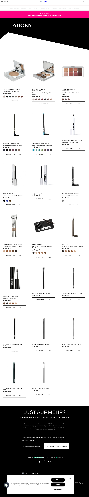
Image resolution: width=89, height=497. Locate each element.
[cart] (86, 1)
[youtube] (49, 461)
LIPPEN (36, 8)
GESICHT (23, 8)
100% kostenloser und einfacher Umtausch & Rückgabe (44, 14)
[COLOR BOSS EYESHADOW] (14, 70)
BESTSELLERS (14, 8)
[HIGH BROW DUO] (43, 225)
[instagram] (44, 461)
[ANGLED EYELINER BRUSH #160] (73, 277)
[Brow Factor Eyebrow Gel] (14, 225)
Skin (30, 8)
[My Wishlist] (83, 1)
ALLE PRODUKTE (73, 8)
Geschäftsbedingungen (78, 483)
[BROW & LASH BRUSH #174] (43, 372)
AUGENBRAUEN (45, 8)
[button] (6, 485)
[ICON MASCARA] (14, 175)
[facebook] (39, 461)
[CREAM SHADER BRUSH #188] (43, 277)
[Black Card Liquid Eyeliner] (73, 124)
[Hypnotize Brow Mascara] (14, 277)
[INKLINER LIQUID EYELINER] (73, 175)
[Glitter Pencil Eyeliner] (43, 124)
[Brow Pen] (73, 225)
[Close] (70, 479)
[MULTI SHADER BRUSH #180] (43, 328)
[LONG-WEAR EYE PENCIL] (14, 124)
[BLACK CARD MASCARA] (43, 175)
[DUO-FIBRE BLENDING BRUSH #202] (14, 372)
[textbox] (44, 473)
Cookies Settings (58, 489)
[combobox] (44, 473)
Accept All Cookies (58, 480)
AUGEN (54, 8)
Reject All (58, 484)
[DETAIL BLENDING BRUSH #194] (73, 328)
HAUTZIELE (62, 8)
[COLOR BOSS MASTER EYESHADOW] (73, 70)
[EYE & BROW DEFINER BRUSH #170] (14, 328)
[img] (3, 93)
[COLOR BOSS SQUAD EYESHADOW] (43, 70)
